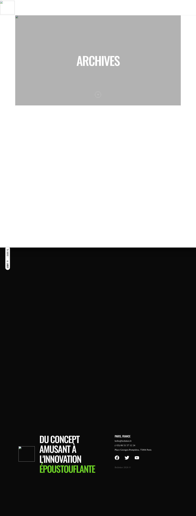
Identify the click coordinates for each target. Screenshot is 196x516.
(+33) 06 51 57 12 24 (125, 445)
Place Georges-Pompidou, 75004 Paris (133, 450)
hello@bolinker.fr (123, 441)
